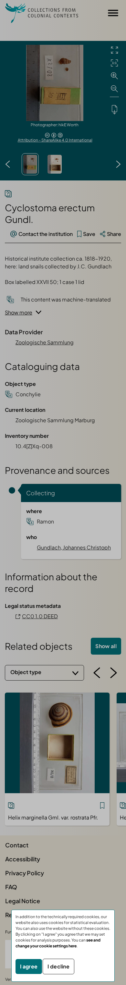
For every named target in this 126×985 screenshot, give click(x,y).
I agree (28, 966)
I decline (58, 966)
